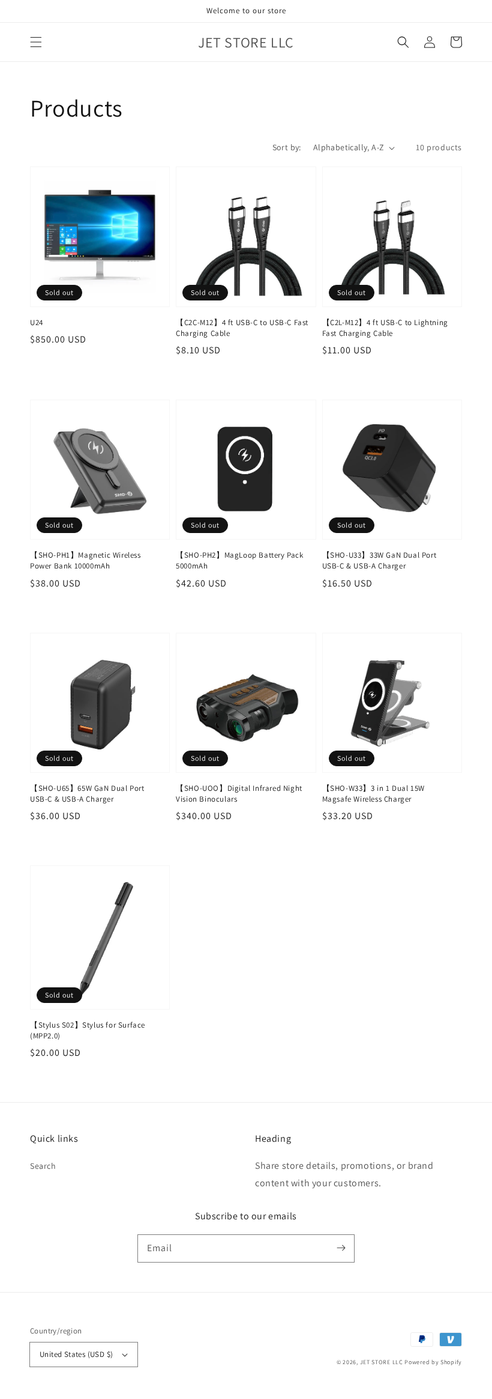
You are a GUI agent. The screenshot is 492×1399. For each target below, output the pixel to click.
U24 (36, 322)
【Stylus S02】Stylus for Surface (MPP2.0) (87, 1030)
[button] (36, 42)
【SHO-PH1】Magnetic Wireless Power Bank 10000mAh (85, 560)
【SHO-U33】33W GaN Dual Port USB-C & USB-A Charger (379, 560)
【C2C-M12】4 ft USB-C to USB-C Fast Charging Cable (242, 327)
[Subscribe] (341, 1248)
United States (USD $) (76, 1354)
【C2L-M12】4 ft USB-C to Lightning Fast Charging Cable (385, 327)
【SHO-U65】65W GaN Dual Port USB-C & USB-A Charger (87, 793)
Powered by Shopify (433, 1362)
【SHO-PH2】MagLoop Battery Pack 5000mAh (239, 560)
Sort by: (286, 147)
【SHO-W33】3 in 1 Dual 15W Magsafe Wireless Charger (373, 793)
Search (43, 1165)
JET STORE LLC (381, 1362)
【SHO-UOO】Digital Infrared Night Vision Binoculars (239, 793)
